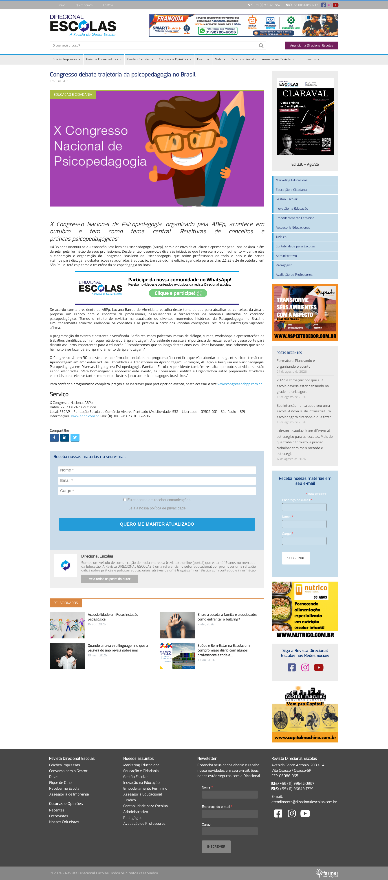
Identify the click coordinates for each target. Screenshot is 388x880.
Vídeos (220, 59)
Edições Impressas (64, 765)
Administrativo (286, 256)
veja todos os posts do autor (109, 579)
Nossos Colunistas (64, 822)
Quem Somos (84, 5)
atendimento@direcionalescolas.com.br (304, 802)
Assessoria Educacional (293, 227)
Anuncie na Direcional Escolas (311, 45)
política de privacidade (168, 508)
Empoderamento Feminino (295, 218)
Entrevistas (58, 816)
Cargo (287, 533)
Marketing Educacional (292, 180)
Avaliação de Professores (294, 275)
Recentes (56, 810)
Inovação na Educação (292, 209)
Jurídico (281, 237)
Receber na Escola (64, 788)
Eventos (203, 59)
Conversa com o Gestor (68, 771)
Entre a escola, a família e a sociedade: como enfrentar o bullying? (227, 617)
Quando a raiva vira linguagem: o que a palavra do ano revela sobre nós (118, 648)
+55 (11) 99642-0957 (266, 5)
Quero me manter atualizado (157, 524)
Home (61, 5)
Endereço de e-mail (297, 499)
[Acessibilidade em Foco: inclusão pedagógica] (67, 625)
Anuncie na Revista (276, 59)
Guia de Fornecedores (102, 59)
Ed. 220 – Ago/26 (305, 164)
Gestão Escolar (138, 59)
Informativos (309, 59)
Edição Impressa (65, 59)
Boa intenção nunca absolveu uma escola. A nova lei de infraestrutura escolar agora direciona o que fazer (304, 411)
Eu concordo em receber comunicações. (158, 500)
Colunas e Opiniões (173, 59)
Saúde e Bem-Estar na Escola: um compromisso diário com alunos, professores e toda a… (224, 650)
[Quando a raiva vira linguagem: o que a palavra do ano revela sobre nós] (67, 656)
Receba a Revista (243, 59)
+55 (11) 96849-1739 (305, 5)
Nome (287, 516)
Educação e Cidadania (291, 190)
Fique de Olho (60, 782)
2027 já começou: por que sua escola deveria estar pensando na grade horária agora (303, 386)
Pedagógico (284, 265)
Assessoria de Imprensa (69, 794)
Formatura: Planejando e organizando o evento (296, 363)
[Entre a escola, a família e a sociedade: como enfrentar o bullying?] (177, 625)
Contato (108, 5)
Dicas (53, 776)
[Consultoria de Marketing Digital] (327, 873)
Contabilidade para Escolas (295, 246)
